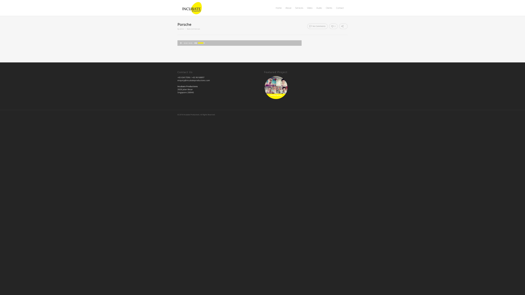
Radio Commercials (193, 29)
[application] (239, 43)
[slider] (202, 43)
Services (299, 7)
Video (310, 7)
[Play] (181, 43)
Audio (319, 7)
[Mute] (195, 43)
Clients (329, 7)
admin (182, 29)
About (288, 7)
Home (279, 7)
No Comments (319, 26)
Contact (340, 7)
